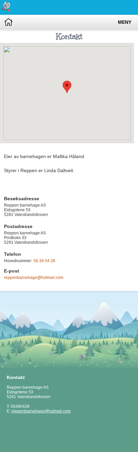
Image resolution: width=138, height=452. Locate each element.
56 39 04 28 (44, 260)
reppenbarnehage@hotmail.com (33, 277)
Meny (124, 22)
